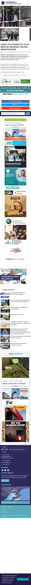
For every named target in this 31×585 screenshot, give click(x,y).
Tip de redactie (16, 108)
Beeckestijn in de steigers (17, 314)
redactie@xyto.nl (7, 462)
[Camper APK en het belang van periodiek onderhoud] (5, 346)
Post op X (16, 105)
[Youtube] (5, 470)
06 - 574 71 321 (21, 94)
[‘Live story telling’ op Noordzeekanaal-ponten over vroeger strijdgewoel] (5, 302)
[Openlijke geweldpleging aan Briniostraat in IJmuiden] (5, 295)
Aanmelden (5, 480)
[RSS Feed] (8, 470)
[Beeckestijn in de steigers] (5, 317)
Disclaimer (4, 509)
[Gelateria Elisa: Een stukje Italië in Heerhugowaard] (5, 309)
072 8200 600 (6, 460)
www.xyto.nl (6, 464)
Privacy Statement (6, 512)
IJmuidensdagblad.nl (11, 2)
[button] (0, 34)
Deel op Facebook (17, 101)
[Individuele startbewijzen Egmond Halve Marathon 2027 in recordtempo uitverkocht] (5, 324)
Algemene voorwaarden (7, 507)
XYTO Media (27, 52)
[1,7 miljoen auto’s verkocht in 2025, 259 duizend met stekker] (5, 338)
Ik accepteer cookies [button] (23, 579)
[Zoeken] (28, 113)
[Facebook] (2, 470)
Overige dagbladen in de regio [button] (9, 502)
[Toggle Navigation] (28, 3)
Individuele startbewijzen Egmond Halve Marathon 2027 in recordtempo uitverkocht (20, 323)
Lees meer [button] (9, 582)
